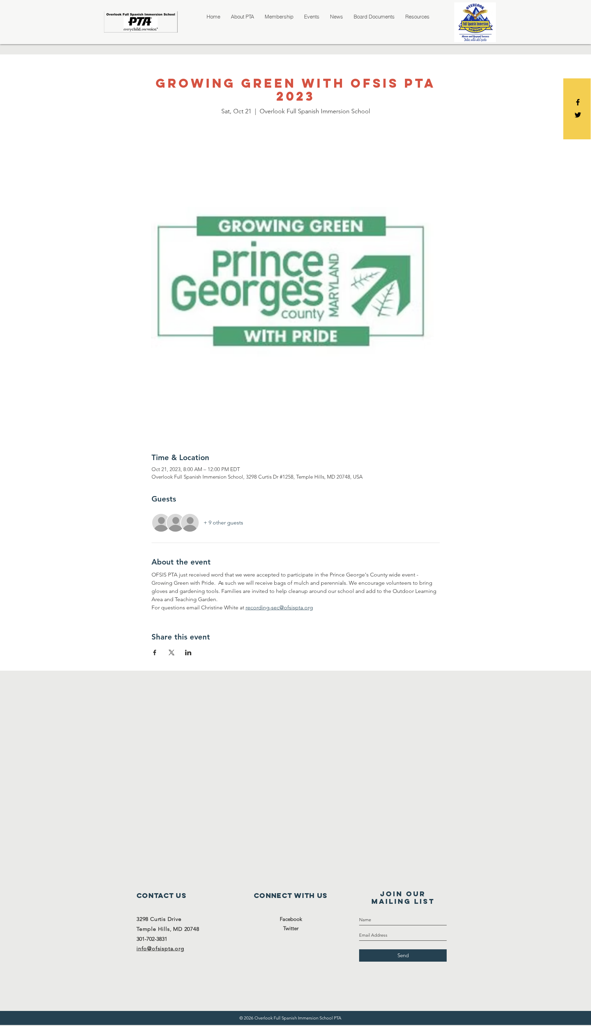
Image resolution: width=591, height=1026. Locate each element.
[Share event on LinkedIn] (188, 652)
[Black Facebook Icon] (578, 102)
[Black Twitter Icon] (578, 115)
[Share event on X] (171, 652)
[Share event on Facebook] (155, 652)
